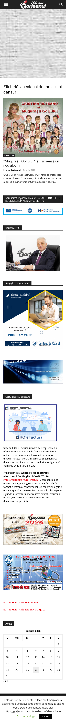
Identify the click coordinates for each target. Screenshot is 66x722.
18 (16, 663)
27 (36, 669)
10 (7, 657)
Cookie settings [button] (26, 716)
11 (16, 657)
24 (7, 669)
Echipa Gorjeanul (12, 170)
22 (50, 663)
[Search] (61, 4)
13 (36, 657)
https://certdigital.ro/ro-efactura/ (21, 479)
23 (58, 663)
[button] (5, 4)
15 (50, 657)
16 (58, 657)
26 (27, 669)
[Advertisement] (33, 43)
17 (7, 663)
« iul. (5, 681)
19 (27, 663)
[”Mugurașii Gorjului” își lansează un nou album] (33, 127)
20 (36, 663)
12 (27, 657)
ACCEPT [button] (45, 716)
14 (43, 657)
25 (16, 669)
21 (43, 663)
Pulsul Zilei (9, 155)
